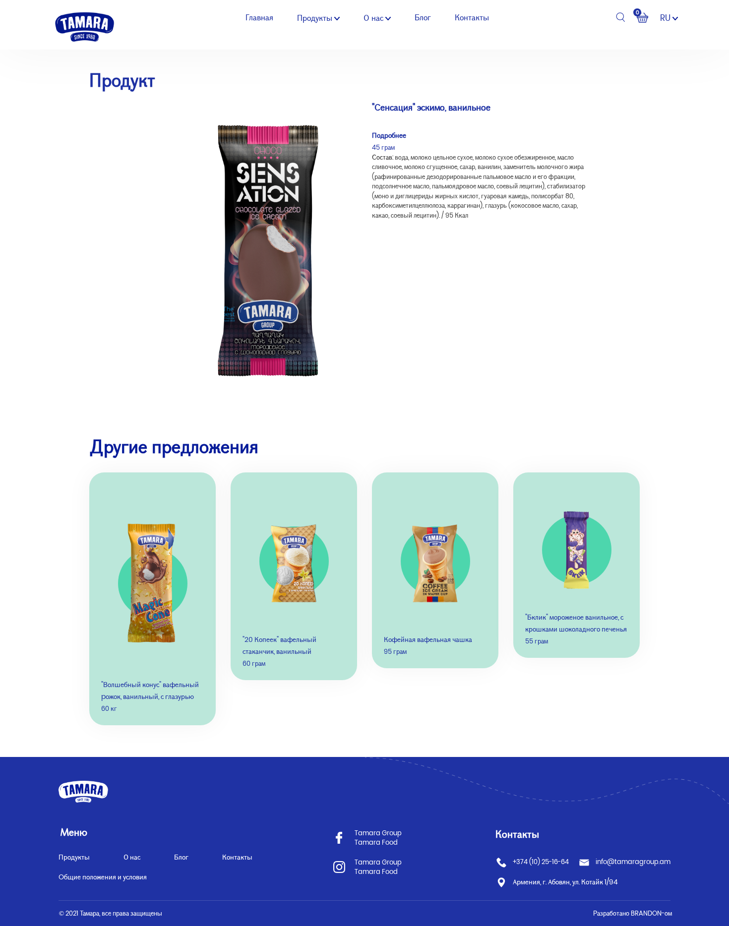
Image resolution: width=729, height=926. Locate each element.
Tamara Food (376, 842)
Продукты (315, 18)
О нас (374, 18)
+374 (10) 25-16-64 (540, 862)
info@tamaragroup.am (633, 862)
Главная (259, 17)
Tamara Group (378, 833)
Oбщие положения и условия (103, 877)
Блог (423, 17)
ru (666, 18)
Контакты (472, 17)
